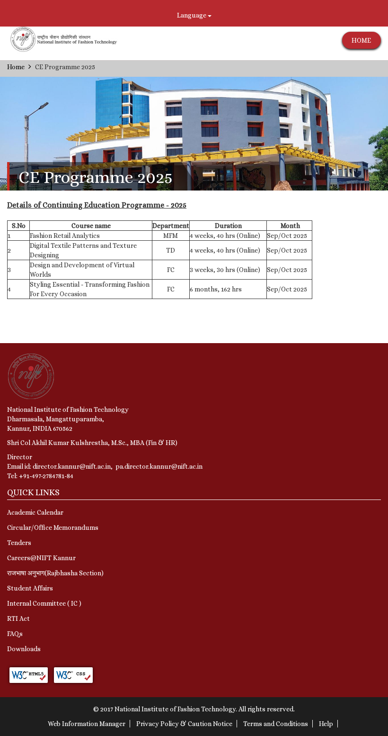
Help (326, 723)
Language (192, 15)
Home (16, 67)
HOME (361, 40)
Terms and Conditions (275, 723)
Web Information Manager (86, 723)
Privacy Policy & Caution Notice (184, 723)
